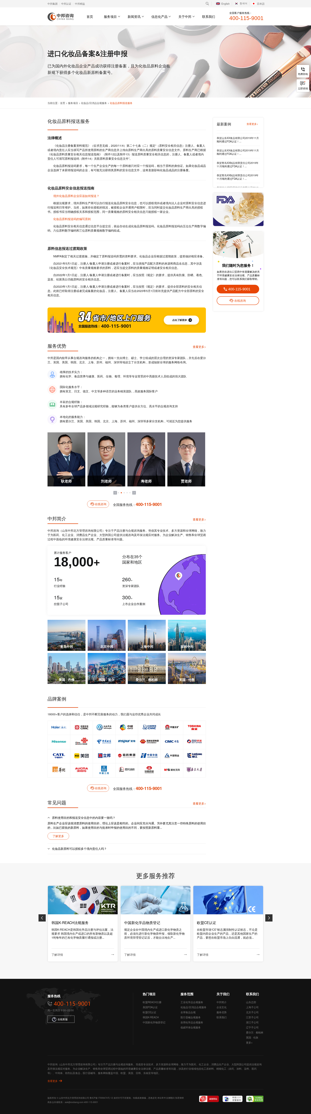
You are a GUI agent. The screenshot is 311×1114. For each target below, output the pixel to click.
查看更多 (53, 1081)
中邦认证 (66, 3)
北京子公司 (252, 1012)
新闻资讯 (134, 16)
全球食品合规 (188, 1012)
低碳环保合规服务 (191, 1027)
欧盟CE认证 (149, 1012)
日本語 (261, 3)
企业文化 (222, 1007)
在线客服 (63, 1019)
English (225, 3)
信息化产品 (159, 16)
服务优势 (222, 1012)
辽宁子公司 (252, 1027)
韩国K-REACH (151, 1017)
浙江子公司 (252, 1022)
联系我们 (208, 16)
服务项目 (110, 16)
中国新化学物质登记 (154, 1022)
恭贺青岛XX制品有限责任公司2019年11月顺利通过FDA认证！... (237, 137)
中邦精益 (80, 3)
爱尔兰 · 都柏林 (254, 1032)
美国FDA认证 (150, 1007)
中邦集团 (53, 3)
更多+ (249, 1042)
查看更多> (199, 347)
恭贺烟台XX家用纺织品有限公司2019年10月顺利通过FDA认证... (237, 162)
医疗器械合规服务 (191, 1017)
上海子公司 (252, 1007)
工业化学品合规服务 (192, 1002)
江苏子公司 (252, 1017)
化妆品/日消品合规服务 (94, 103)
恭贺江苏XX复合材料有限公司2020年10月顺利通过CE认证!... (237, 187)
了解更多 (58, 836)
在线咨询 (100, 504)
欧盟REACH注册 (152, 1002)
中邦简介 (222, 1002)
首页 (90, 16)
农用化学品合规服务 (192, 1022)
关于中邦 (184, 16)
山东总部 (251, 1002)
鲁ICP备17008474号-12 (101, 1097)
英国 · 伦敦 (252, 1037)
